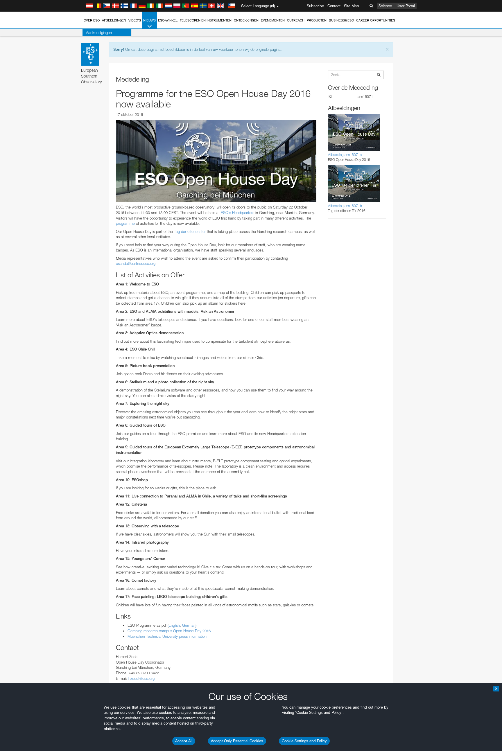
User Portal (406, 5)
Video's (134, 20)
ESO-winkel (168, 20)
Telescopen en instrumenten (206, 20)
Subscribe (315, 5)
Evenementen (273, 20)
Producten (317, 20)
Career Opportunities (375, 20)
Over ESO (92, 20)
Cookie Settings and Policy (304, 741)
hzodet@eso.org (141, 678)
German (189, 625)
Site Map (351, 5)
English (174, 625)
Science (385, 5)
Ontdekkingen (246, 20)
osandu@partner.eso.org (135, 263)
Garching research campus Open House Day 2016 (169, 630)
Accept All (183, 741)
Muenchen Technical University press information (167, 636)
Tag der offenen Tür (190, 231)
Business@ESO (341, 20)
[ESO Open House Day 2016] (216, 161)
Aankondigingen (99, 32)
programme (125, 223)
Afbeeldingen (114, 20)
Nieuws (149, 20)
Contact (333, 5)
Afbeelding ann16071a (345, 154)
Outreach (295, 20)
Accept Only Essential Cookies (237, 741)
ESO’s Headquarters (237, 212)
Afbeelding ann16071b (345, 206)
